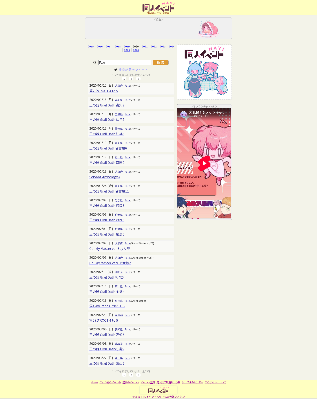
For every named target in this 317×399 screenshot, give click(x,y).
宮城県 (119, 114)
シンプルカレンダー (192, 382)
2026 (136, 50)
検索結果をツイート (133, 69)
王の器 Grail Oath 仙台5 (106, 119)
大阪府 (119, 85)
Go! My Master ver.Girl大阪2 (110, 262)
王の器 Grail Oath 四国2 (106, 162)
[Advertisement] (158, 29)
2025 (127, 50)
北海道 (119, 272)
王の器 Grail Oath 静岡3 (106, 219)
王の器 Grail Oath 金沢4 (106, 291)
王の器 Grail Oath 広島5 (106, 234)
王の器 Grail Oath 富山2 (106, 363)
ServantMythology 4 (104, 176)
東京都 (119, 300)
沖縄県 (119, 128)
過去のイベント (131, 382)
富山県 (119, 358)
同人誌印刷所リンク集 (168, 382)
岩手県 (119, 200)
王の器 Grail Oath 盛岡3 (106, 205)
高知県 (119, 100)
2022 (154, 46)
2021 (145, 46)
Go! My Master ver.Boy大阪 (109, 248)
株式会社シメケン (174, 396)
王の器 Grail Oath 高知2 (106, 105)
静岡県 (119, 214)
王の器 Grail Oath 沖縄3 (106, 133)
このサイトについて (215, 382)
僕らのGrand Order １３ (107, 305)
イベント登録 (148, 382)
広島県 (119, 229)
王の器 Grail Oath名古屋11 (109, 191)
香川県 (119, 157)
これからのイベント (110, 382)
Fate (127, 85)
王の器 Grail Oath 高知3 (106, 334)
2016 (100, 46)
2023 (163, 46)
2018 (118, 46)
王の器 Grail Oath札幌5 (106, 277)
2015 (91, 46)
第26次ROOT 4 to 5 (103, 90)
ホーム (94, 382)
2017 (109, 46)
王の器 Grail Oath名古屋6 (108, 148)
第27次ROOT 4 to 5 (103, 320)
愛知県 (119, 143)
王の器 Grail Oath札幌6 (106, 348)
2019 (127, 46)
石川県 (119, 286)
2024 (172, 46)
